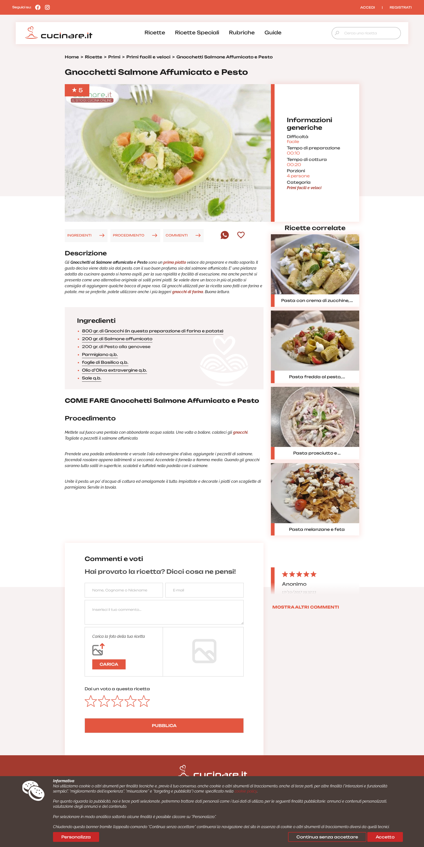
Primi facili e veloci (304, 187)
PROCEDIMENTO (128, 235)
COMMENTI (177, 235)
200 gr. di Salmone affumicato (117, 338)
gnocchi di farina (187, 291)
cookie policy (246, 791)
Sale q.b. (91, 378)
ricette (155, 32)
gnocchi (240, 432)
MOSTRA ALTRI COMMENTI (305, 607)
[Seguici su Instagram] (46, 7)
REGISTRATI (401, 7)
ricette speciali (197, 32)
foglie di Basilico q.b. (105, 362)
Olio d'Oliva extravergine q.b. (114, 370)
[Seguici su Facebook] (36, 7)
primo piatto (174, 262)
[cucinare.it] (58, 32)
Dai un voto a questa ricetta (117, 688)
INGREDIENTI (79, 235)
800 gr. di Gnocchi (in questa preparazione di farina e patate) (152, 330)
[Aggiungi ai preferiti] (241, 235)
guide (273, 32)
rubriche (242, 32)
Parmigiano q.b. (100, 354)
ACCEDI (367, 7)
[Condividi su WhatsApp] (224, 237)
